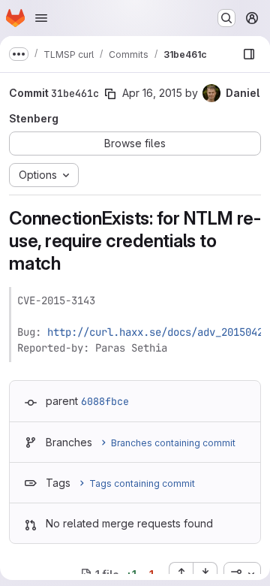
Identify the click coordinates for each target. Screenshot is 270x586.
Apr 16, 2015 (152, 92)
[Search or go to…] (227, 18)
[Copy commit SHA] (110, 94)
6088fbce (105, 401)
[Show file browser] (249, 54)
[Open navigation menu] (41, 18)
